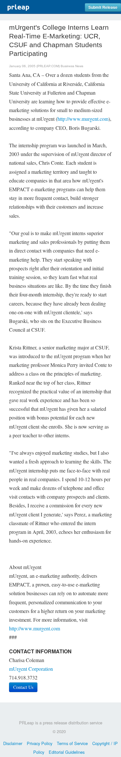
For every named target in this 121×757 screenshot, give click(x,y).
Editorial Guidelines (67, 752)
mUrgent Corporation (31, 668)
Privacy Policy (39, 743)
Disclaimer (12, 743)
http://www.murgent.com (82, 118)
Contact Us (23, 687)
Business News (72, 66)
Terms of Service (72, 743)
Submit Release (102, 7)
